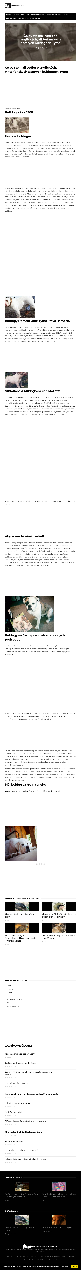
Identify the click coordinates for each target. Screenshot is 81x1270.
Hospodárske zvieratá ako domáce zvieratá (46, 14)
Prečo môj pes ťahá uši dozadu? (16, 1083)
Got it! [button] (75, 1266)
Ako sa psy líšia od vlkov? (14, 1141)
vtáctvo (16, 14)
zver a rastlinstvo (17, 791)
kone (22, 14)
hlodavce (10, 989)
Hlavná (8, 14)
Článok (9, 992)
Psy (27, 14)
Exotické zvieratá (13, 1006)
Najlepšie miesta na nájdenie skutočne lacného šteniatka (25, 1159)
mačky (9, 986)
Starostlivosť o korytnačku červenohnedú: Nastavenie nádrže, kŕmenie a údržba (21, 938)
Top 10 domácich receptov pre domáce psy (21, 1063)
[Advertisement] (40, 91)
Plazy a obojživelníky (14, 999)
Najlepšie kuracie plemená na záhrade (19, 1103)
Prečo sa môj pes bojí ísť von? (19, 1054)
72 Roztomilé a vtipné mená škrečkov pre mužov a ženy (25, 1121)
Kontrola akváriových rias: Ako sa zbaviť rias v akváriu (31, 1094)
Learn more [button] (64, 1266)
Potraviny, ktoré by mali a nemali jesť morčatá (21, 1150)
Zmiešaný (39, 1259)
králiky (65, 14)
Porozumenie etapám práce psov (57, 1227)
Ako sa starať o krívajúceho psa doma (23, 1132)
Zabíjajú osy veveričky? (13, 1112)
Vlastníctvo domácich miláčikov (29, 18)
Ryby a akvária (11, 18)
